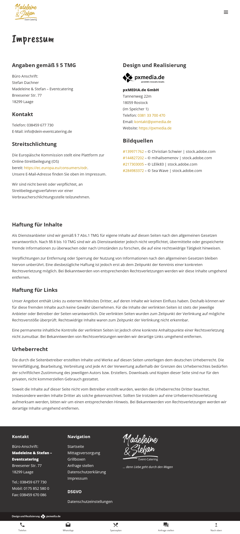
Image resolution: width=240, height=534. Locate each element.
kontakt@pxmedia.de (152, 121)
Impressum (78, 478)
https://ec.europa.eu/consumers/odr (55, 167)
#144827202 (133, 157)
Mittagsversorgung (84, 452)
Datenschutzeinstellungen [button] (90, 501)
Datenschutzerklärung (87, 471)
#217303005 (133, 164)
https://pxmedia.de (155, 127)
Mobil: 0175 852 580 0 (30, 488)
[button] (226, 12)
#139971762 (133, 151)
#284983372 (133, 170)
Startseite (76, 446)
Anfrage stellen (81, 465)
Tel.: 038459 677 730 (29, 481)
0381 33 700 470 (151, 115)
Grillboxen (76, 459)
